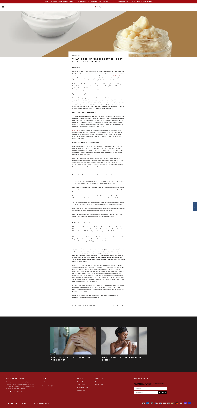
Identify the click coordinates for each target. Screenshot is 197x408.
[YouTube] (21, 391)
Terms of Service (81, 382)
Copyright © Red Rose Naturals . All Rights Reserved (27, 403)
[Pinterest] (17, 391)
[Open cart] (194, 7)
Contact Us (98, 382)
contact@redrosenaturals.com (53, 382)
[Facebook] (6, 391)
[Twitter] (10, 391)
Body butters (76, 130)
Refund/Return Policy (83, 387)
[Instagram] (14, 391)
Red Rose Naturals (118, 76)
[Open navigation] (3, 7)
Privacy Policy (80, 385)
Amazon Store (99, 385)
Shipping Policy (81, 390)
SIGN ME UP (162, 392)
